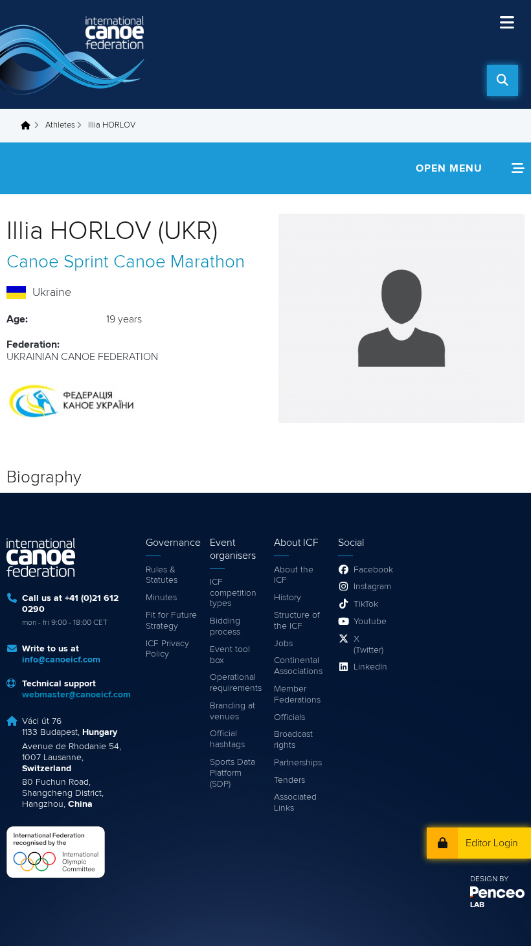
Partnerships (298, 762)
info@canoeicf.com (61, 659)
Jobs (283, 643)
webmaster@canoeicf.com (76, 694)
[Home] (74, 54)
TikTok (366, 604)
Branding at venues (232, 711)
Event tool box (230, 655)
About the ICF (293, 575)
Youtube (370, 621)
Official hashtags (227, 739)
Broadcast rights (293, 740)
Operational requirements (235, 683)
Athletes (60, 125)
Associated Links (295, 803)
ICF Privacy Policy (167, 649)
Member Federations (297, 694)
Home (29, 125)
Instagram (371, 586)
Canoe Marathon (179, 262)
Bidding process (225, 626)
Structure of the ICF (297, 621)
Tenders (289, 780)
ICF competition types (233, 593)
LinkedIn (370, 666)
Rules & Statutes (161, 575)
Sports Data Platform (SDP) (232, 773)
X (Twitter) (368, 645)
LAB (477, 905)
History (287, 597)
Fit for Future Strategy (171, 621)
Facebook (371, 569)
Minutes (161, 597)
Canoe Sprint (57, 262)
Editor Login (492, 843)
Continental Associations (298, 666)
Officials (289, 717)
